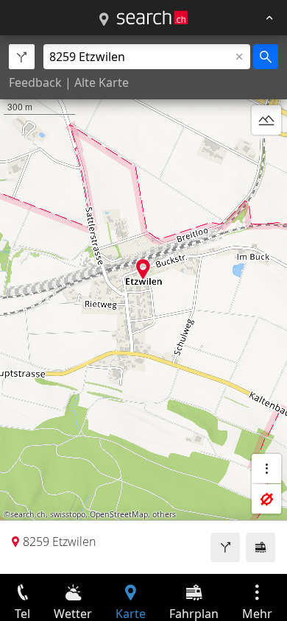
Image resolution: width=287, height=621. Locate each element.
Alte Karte (101, 82)
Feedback (35, 82)
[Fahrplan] (260, 547)
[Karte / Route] (103, 20)
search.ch (28, 514)
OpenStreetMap (119, 514)
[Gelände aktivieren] (266, 120)
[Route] (225, 547)
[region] (143, 304)
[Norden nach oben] (266, 155)
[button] (143, 269)
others (164, 514)
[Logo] (152, 17)
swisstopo (67, 514)
